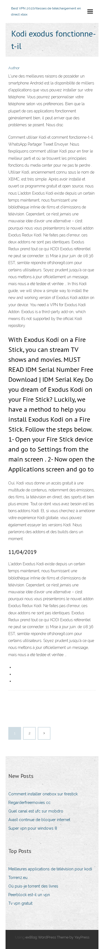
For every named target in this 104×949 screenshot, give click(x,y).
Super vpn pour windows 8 (32, 828)
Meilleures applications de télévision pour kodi (50, 869)
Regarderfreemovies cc (29, 802)
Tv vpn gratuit (20, 903)
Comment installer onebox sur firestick (43, 794)
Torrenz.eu (17, 877)
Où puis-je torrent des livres (33, 886)
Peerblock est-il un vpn (29, 895)
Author (14, 68)
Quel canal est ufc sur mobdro (35, 811)
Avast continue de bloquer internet (39, 820)
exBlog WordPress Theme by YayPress (57, 937)
